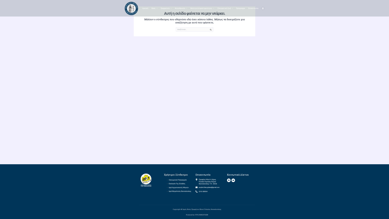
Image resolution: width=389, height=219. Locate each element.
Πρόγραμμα (240, 8)
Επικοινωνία (253, 8)
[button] (156, 8)
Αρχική (145, 8)
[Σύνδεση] (263, 8)
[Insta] (233, 180)
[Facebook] (229, 180)
